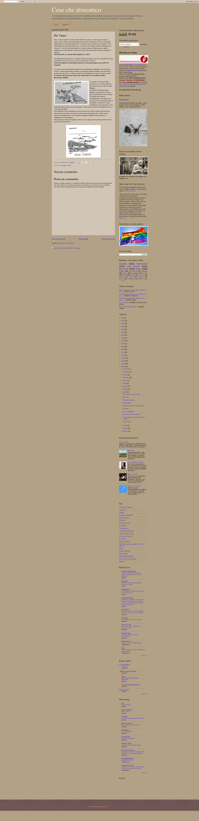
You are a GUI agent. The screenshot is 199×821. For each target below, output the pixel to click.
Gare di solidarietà (128, 411)
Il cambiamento (123, 528)
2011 (123, 361)
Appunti (65, 24)
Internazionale (125, 633)
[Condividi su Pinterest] (90, 163)
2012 (123, 358)
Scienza (121, 277)
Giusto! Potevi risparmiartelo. (128, 307)
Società (123, 264)
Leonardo (124, 716)
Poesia (125, 273)
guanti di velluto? (126, 705)
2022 (123, 329)
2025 (123, 321)
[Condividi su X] (86, 163)
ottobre (125, 375)
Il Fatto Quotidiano (127, 598)
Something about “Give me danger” (131, 745)
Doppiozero (122, 510)
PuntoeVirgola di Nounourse (130, 685)
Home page (83, 239)
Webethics (122, 561)
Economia (141, 275)
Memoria (123, 269)
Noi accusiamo (123, 442)
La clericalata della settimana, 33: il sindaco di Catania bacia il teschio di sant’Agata (131, 574)
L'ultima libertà (127, 403)
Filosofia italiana (124, 518)
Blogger (108, 806)
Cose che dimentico (76, 9)
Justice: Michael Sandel (126, 533)
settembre (126, 377)
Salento (144, 271)
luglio (124, 383)
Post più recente (58, 239)
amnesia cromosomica (127, 738)
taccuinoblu (125, 690)
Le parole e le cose (127, 765)
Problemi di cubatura (129, 400)
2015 (123, 349)
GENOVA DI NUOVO (127, 760)
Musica (121, 279)
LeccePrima (125, 609)
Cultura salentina (126, 710)
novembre (126, 372)
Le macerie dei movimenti (135, 462)
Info (56, 24)
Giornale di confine (124, 523)
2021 (123, 332)
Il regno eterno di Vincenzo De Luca (131, 619)
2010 (123, 364)
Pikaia (121, 548)
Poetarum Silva (126, 743)
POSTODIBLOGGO (127, 758)
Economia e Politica (127, 750)
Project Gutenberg (124, 551)
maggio (125, 389)
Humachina (125, 730)
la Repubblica (125, 589)
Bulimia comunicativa (134, 486)
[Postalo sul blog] (84, 163)
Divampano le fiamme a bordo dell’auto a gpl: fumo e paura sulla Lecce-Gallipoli (133, 612)
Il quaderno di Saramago (126, 531)
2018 (123, 341)
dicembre (126, 369)
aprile (125, 392)
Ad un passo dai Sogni (128, 671)
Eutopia (121, 512)
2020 (123, 335)
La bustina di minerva (125, 536)
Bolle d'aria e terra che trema (131, 414)
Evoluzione (141, 279)
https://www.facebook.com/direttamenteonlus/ (133, 84)
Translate (126, 47)
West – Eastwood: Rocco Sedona (130, 725)
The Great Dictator (126, 731)
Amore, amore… (126, 711)
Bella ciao (125, 397)
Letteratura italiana (124, 541)
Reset (123, 648)
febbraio (125, 428)
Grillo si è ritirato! (133, 474)
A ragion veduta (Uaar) (128, 571)
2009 (123, 366)
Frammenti (142, 264)
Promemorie (133, 271)
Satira (69, 165)
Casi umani (133, 266)
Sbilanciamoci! (126, 641)
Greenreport (122, 525)
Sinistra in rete (126, 624)
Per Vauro (125, 408)
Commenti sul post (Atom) (66, 243)
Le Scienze (122, 539)
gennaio (125, 431)
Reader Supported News (126, 556)
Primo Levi (122, 218)
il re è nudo (124, 666)
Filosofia (132, 275)
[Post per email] (78, 162)
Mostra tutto (144, 655)
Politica (121, 271)
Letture (131, 277)
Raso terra (131, 450)
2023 (123, 326)
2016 (123, 346)
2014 (123, 352)
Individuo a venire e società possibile (134, 406)
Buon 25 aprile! (123, 302)
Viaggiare (141, 277)
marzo (125, 425)
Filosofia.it (122, 520)
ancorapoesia (125, 737)
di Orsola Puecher (130, 191)
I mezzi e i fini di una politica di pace (131, 643)
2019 (123, 338)
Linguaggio (63, 165)
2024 (123, 323)
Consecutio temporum (125, 507)
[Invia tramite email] (82, 163)
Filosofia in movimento (126, 515)
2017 (123, 343)
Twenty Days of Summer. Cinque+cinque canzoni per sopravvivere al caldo (132, 767)
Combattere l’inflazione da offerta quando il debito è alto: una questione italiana (133, 752)
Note (138, 269)
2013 (123, 355)
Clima (133, 279)
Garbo (123, 676)
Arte (128, 279)
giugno (125, 386)
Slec (122, 703)
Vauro (99, 84)
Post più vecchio (108, 239)
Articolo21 (124, 581)
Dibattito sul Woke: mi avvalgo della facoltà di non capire (131, 583)
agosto (125, 380)
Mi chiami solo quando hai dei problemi (132, 718)
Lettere (121, 280)
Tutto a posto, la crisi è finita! (131, 394)
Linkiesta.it (124, 618)
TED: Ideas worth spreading (127, 559)
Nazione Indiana (126, 723)
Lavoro (145, 273)
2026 (123, 318)
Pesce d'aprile (127, 421)
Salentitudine (124, 100)
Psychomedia (123, 553)
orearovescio (125, 664)
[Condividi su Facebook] (88, 163)
